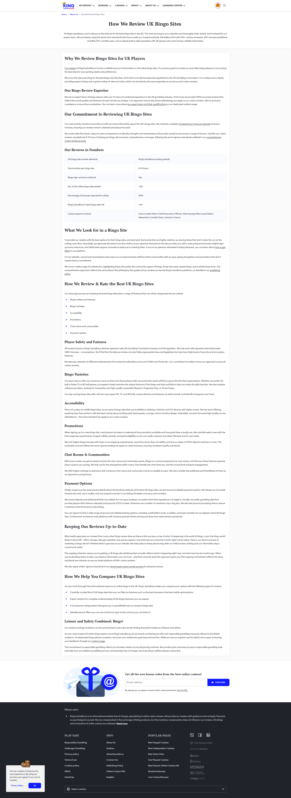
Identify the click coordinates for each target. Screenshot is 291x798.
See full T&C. (182, 690)
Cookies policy (72, 765)
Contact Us (112, 759)
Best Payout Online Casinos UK (163, 765)
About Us (74, 14)
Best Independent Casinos (161, 748)
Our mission (70, 68)
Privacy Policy (17, 785)
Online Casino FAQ (115, 771)
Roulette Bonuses (156, 771)
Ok (34, 785)
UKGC (68, 771)
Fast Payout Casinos (158, 759)
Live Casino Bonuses (158, 777)
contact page (98, 641)
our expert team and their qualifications (147, 104)
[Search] (224, 5)
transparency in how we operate (194, 124)
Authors (110, 748)
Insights (110, 777)
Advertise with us (115, 754)
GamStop (69, 777)
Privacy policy (72, 754)
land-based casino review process (127, 566)
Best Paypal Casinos (158, 742)
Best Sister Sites (156, 754)
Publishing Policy (114, 765)
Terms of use (71, 759)
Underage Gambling (75, 748)
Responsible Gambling (76, 742)
